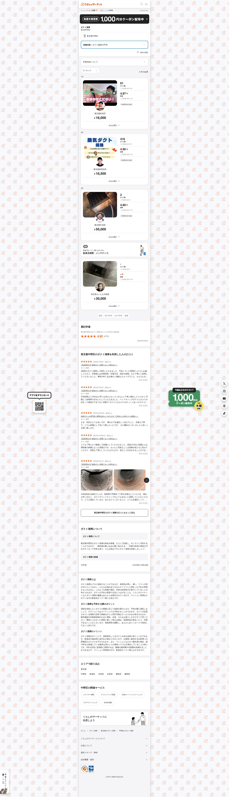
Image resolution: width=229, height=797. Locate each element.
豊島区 (118, 674)
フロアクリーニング (90, 702)
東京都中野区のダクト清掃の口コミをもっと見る (114, 512)
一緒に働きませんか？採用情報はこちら (4, 779)
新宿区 (92, 674)
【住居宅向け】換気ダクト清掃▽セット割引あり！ (99, 365)
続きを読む (143, 379)
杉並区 (110, 674)
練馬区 (127, 674)
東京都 (83, 669)
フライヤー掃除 (88, 694)
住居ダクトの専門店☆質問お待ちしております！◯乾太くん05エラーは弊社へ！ (109, 416)
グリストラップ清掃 (108, 694)
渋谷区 (101, 674)
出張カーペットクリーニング (132, 694)
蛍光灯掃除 (108, 702)
